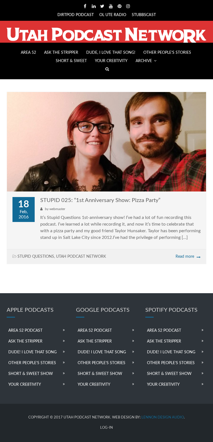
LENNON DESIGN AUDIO (162, 417)
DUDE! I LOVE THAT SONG (32, 352)
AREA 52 (28, 53)
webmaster (57, 209)
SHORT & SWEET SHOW (30, 374)
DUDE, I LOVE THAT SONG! (110, 53)
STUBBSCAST (144, 15)
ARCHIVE (144, 61)
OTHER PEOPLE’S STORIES (167, 53)
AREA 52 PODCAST (25, 331)
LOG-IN (106, 428)
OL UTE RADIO (112, 15)
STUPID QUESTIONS (35, 257)
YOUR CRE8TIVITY (111, 61)
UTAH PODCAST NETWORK (81, 257)
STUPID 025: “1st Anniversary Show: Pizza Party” (100, 200)
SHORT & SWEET (71, 61)
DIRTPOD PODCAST (75, 15)
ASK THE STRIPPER (61, 53)
